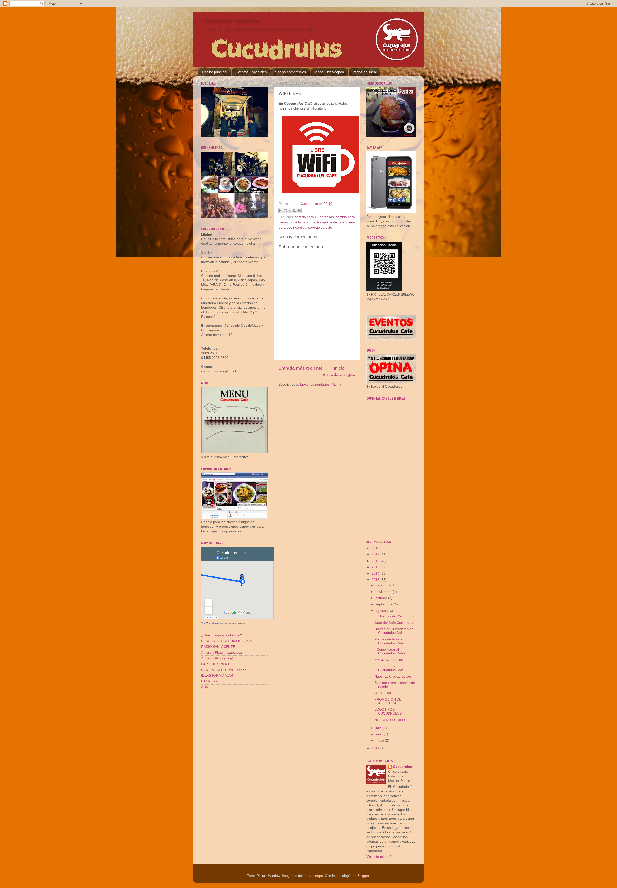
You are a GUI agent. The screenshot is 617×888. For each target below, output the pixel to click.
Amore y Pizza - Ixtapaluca (221, 652)
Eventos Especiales (251, 72)
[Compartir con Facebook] (294, 210)
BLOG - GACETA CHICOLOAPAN (226, 641)
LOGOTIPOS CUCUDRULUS (388, 711)
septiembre (385, 604)
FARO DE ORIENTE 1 (218, 664)
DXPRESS (209, 681)
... (202, 699)
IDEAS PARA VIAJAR (217, 675)
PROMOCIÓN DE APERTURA (388, 701)
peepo (318, 876)
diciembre (383, 585)
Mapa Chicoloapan (329, 72)
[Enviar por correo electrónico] (280, 210)
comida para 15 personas (314, 217)
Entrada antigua (338, 374)
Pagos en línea (364, 72)
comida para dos (302, 222)
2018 (376, 548)
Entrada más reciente (300, 368)
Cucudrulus (212, 623)
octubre (382, 598)
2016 (376, 561)
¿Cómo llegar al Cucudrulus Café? (390, 651)
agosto (381, 611)
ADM (205, 687)
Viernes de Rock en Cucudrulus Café (389, 641)
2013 (376, 580)
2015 (376, 567)
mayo (380, 740)
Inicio (339, 368)
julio (379, 728)
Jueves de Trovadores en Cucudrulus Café (394, 631)
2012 (376, 748)
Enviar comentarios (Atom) (320, 384)
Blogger (363, 876)
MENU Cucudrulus (389, 660)
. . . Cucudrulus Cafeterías (226, 20)
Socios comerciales (290, 72)
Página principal (214, 72)
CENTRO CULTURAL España (223, 670)
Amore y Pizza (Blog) (217, 658)
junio (380, 734)
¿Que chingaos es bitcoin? (221, 635)
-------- (206, 693)
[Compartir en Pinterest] (299, 210)
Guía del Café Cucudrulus (394, 622)
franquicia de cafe (330, 222)
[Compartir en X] (290, 210)
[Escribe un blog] (285, 210)
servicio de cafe (320, 227)
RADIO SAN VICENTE (218, 647)
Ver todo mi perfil (379, 857)
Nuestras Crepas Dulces (393, 676)
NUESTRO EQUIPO (390, 720)
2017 (376, 554)
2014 (376, 573)
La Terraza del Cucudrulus (395, 616)
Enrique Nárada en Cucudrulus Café (389, 668)
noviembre (384, 592)
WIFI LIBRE (383, 693)
